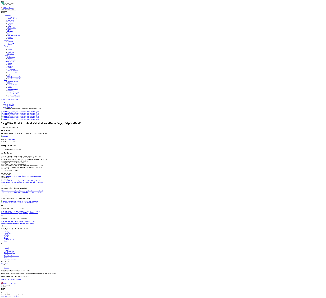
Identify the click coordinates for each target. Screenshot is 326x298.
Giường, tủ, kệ (11, 69)
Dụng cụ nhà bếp (12, 72)
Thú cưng (10, 83)
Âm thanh (10, 32)
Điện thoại (10, 23)
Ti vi (8, 34)
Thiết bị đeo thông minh (13, 35)
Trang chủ (7, 102)
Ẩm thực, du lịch (12, 84)
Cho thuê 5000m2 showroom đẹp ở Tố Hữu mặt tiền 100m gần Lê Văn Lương (22, 182)
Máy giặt (9, 64)
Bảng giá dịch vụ (8, 250)
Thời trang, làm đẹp (12, 81)
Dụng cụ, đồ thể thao (13, 92)
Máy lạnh (10, 66)
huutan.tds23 (11, 139)
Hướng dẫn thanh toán (10, 259)
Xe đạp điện (10, 52)
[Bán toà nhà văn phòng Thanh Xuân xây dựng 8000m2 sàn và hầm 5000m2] (22, 191)
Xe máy (9, 49)
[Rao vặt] (7, 5)
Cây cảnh (10, 90)
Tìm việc (9, 44)
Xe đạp (9, 51)
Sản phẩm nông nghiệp (13, 96)
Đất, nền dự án (8, 107)
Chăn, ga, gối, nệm (12, 70)
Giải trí (9, 86)
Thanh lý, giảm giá (12, 89)
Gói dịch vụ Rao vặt (8, 8)
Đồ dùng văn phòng (12, 93)
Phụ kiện (9, 37)
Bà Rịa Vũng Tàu (9, 104)
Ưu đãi (6, 254)
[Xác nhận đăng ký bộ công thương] (11, 279)
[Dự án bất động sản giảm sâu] (9, 99)
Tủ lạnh (9, 63)
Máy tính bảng (11, 25)
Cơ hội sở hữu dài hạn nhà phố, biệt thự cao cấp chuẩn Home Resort (19, 202)
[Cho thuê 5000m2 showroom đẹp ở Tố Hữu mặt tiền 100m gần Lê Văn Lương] (22, 180)
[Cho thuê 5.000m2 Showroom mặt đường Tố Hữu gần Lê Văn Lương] (20, 211)
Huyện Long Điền (9, 105)
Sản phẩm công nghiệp (13, 95)
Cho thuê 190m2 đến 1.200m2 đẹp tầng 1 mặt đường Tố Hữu (17, 223)
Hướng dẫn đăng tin (9, 257)
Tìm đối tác (10, 58)
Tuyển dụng (10, 43)
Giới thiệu (6, 246)
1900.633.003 (4, 263)
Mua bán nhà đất (11, 18)
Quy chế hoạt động (9, 251)
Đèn (8, 75)
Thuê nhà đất (11, 20)
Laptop (9, 26)
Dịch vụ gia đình (11, 60)
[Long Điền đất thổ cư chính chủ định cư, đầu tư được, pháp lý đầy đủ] (20, 111)
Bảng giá (6, 248)
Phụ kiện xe (10, 54)
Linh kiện (10, 38)
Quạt (8, 73)
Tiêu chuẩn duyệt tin (9, 253)
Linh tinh (9, 87)
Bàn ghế (9, 67)
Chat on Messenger (16, 296)
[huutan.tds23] (5, 136)
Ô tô (8, 47)
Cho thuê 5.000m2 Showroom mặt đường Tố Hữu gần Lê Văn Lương (19, 213)
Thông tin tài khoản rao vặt (11, 256)
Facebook (6, 268)
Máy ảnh (9, 29)
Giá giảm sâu (11, 17)
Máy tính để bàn (11, 28)
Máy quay (10, 31)
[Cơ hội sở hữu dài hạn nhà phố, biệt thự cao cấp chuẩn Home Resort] (20, 201)
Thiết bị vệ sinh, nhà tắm (14, 77)
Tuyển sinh (10, 41)
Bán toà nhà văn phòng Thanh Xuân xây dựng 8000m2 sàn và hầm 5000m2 (21, 192)
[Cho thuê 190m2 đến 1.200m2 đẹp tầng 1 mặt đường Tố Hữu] (18, 221)
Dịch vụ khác (11, 57)
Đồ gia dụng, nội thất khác (14, 78)
